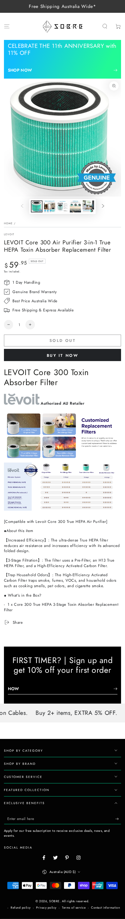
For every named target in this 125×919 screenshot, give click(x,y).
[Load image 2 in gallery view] (49, 206)
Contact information (105, 907)
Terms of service (74, 907)
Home (8, 223)
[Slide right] (103, 206)
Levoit (9, 234)
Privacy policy (46, 907)
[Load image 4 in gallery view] (75, 206)
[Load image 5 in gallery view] (88, 206)
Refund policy (21, 907)
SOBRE (54, 901)
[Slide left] (22, 206)
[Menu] (6, 26)
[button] (105, 26)
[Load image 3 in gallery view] (62, 206)
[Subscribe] (118, 819)
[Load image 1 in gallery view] (36, 206)
